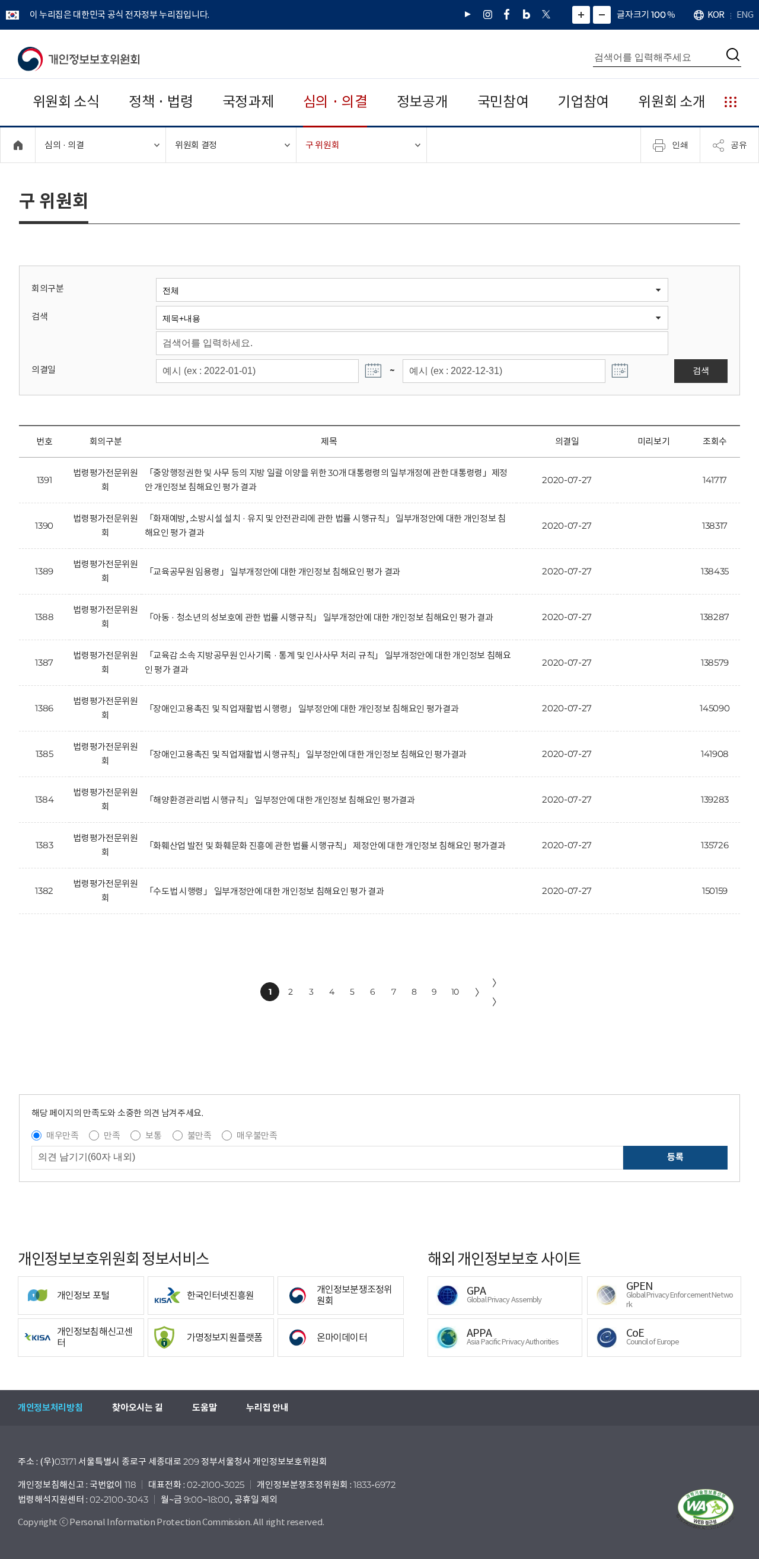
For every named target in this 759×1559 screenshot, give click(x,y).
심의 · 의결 (335, 101)
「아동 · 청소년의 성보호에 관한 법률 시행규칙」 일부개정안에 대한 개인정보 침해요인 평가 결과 (319, 617)
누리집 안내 (267, 1407)
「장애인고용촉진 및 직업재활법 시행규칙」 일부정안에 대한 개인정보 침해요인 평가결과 (306, 754)
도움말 (204, 1407)
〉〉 (497, 992)
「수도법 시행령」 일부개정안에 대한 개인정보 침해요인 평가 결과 (264, 891)
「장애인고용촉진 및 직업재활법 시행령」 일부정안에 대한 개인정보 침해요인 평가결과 (302, 708)
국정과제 (248, 101)
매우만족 (62, 1135)
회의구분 (47, 288)
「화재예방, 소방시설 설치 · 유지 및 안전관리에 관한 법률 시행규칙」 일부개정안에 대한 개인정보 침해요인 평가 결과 (325, 525)
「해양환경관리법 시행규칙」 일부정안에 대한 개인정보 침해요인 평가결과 (280, 800)
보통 (153, 1135)
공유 (739, 144)
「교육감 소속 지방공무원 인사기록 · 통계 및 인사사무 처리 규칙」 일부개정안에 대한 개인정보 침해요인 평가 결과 (328, 662)
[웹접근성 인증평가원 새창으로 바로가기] (705, 1509)
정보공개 (422, 101)
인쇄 (680, 144)
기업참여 (583, 101)
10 (455, 991)
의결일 (43, 369)
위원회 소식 (66, 101)
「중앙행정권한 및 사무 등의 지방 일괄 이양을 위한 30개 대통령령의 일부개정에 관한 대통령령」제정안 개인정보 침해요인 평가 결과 (326, 480)
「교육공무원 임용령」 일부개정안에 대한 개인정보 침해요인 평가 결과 (272, 571)
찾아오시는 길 (137, 1407)
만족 (112, 1135)
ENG (744, 14)
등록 (675, 1156)
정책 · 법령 (161, 101)
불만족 (199, 1135)
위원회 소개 (671, 101)
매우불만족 (257, 1135)
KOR (715, 14)
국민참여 (503, 101)
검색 (39, 316)
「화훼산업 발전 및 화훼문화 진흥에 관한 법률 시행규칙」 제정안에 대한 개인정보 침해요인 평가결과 (325, 845)
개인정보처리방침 (50, 1407)
